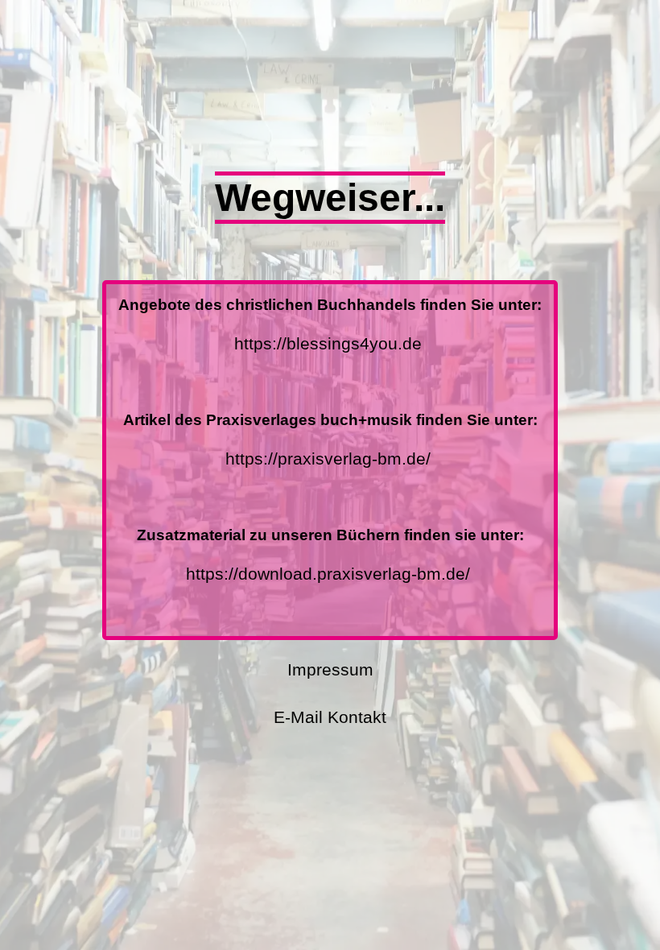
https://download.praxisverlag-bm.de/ (328, 573)
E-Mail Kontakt (330, 717)
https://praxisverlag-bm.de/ (328, 458)
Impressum (330, 669)
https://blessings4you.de (328, 343)
